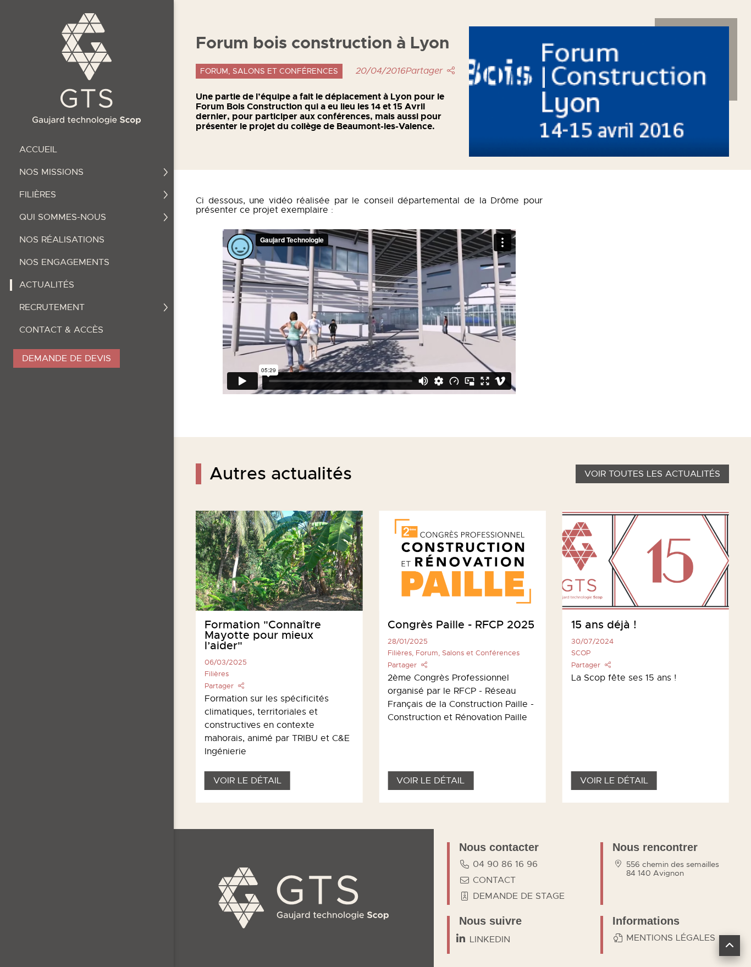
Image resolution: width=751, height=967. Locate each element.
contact (494, 880)
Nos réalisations (61, 239)
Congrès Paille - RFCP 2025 (461, 625)
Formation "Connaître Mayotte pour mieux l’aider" (263, 635)
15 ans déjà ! (604, 625)
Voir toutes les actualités (652, 473)
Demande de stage (519, 896)
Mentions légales (670, 937)
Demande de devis (66, 358)
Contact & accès (61, 329)
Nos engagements (64, 262)
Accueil (38, 149)
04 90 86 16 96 (505, 864)
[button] (729, 945)
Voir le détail (247, 780)
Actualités (46, 284)
